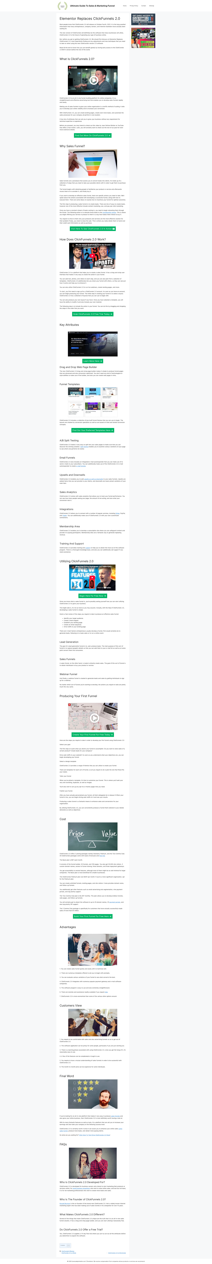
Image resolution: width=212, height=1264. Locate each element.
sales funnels (115, 1116)
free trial (102, 856)
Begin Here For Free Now (91, 596)
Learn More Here (91, 361)
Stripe (117, 513)
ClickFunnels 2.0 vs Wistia (69, 1253)
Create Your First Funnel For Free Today (91, 734)
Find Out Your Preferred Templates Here (91, 430)
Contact (143, 6)
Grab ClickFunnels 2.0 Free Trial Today (91, 314)
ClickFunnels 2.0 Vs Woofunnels (117, 1253)
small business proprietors (81, 1188)
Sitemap (151, 6)
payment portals (114, 902)
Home (125, 6)
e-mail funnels (81, 466)
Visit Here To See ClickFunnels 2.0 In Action (91, 229)
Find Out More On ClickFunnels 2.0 (91, 135)
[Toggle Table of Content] (67, 1245)
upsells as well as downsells (93, 479)
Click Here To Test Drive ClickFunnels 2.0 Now (94, 1135)
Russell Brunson (65, 1203)
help (106, 992)
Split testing (84, 447)
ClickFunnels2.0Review (68, 1251)
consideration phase (109, 212)
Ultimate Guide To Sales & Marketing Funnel (92, 6)
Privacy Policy (134, 6)
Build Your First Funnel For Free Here (91, 916)
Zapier (65, 515)
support (88, 548)
